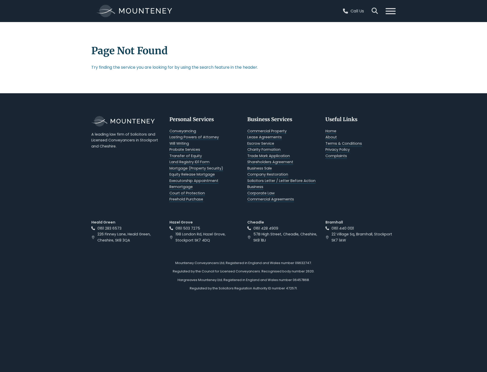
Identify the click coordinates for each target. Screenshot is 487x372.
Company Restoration (267, 174)
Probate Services (184, 149)
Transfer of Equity (185, 155)
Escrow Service (260, 143)
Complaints (336, 155)
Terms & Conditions (343, 143)
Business (255, 186)
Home (330, 131)
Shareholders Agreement (270, 161)
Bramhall (334, 222)
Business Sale (259, 168)
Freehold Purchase (186, 199)
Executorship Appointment (193, 180)
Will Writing (179, 143)
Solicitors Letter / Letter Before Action (281, 180)
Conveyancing (182, 131)
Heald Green (103, 222)
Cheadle (255, 222)
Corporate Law (261, 193)
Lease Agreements (264, 137)
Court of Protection (187, 193)
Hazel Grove (181, 222)
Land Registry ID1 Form (189, 161)
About (331, 137)
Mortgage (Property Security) (196, 168)
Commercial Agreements (270, 199)
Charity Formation (264, 149)
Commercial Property (267, 131)
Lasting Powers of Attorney (194, 137)
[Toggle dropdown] (345, 11)
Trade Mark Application (268, 155)
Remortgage (181, 186)
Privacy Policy (337, 149)
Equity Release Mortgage (192, 174)
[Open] (387, 11)
